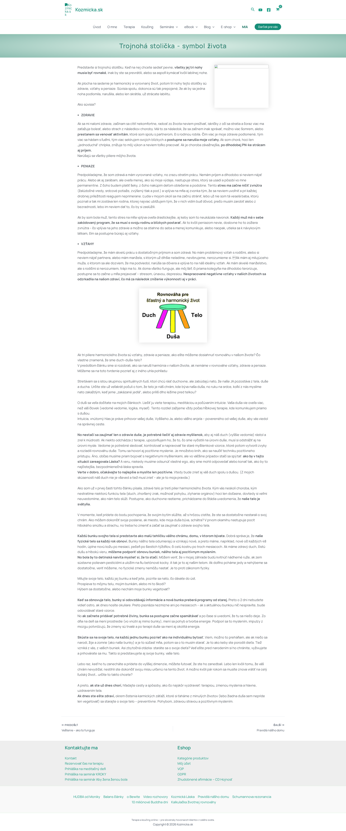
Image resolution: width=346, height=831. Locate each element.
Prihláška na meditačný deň (85, 769)
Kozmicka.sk (89, 9)
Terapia (129, 27)
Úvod (97, 27)
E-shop (226, 27)
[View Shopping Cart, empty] (277, 9)
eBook (189, 27)
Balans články (113, 796)
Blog (207, 27)
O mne (112, 27)
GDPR (182, 774)
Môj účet (184, 763)
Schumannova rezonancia (251, 796)
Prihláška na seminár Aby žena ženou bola (96, 779)
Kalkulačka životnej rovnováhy (193, 802)
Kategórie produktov (193, 758)
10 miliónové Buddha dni (150, 802)
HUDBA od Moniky (86, 796)
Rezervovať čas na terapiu (84, 763)
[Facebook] (269, 10)
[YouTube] (260, 10)
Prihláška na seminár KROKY (85, 774)
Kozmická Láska (183, 796)
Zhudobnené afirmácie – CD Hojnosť (205, 779)
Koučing (147, 27)
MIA (245, 27)
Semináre (167, 27)
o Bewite (133, 796)
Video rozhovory (155, 796)
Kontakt (71, 758)
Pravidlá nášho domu (213, 796)
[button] (253, 10)
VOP (181, 769)
